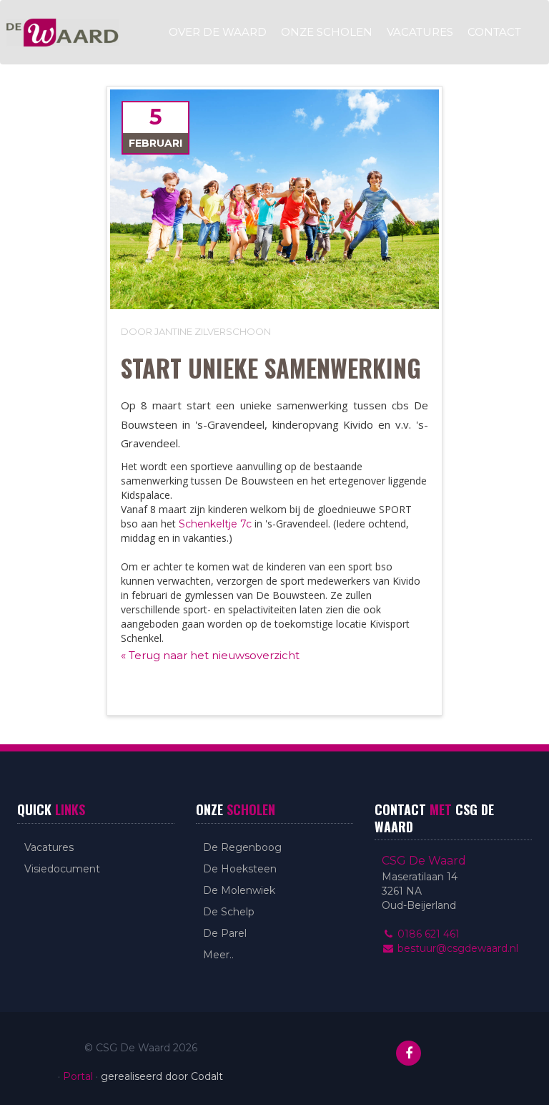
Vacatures (420, 32)
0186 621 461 (427, 934)
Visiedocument (62, 868)
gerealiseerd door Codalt (162, 1076)
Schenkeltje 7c (215, 523)
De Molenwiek (239, 890)
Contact (494, 32)
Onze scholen (326, 32)
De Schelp (228, 911)
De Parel (225, 933)
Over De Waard (218, 32)
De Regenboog (242, 847)
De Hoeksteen (240, 868)
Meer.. (218, 954)
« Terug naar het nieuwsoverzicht (210, 655)
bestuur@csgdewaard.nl (456, 948)
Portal (78, 1076)
